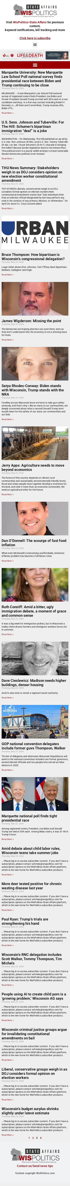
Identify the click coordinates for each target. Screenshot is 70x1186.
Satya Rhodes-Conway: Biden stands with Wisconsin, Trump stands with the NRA (33, 390)
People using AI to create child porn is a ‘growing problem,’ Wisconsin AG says (34, 996)
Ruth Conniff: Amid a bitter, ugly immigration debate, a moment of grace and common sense (34, 611)
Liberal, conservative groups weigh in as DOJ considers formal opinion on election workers (34, 1073)
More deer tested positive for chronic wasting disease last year (32, 886)
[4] (35, 55)
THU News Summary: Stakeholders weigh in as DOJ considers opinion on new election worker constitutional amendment (32, 174)
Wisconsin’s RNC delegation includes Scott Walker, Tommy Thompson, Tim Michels (32, 959)
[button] (35, 44)
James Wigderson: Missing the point (31, 321)
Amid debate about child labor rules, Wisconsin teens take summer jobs (31, 850)
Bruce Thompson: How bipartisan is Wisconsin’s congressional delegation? (33, 257)
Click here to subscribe (35, 38)
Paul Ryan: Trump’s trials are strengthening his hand (25, 921)
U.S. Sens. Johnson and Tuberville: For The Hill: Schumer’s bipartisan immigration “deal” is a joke (33, 126)
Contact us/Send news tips (35, 1166)
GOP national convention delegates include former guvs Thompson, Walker (34, 746)
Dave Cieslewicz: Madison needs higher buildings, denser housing (34, 683)
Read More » (8, 113)
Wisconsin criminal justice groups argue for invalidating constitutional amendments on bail (34, 1034)
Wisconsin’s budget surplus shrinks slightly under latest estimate (30, 1111)
